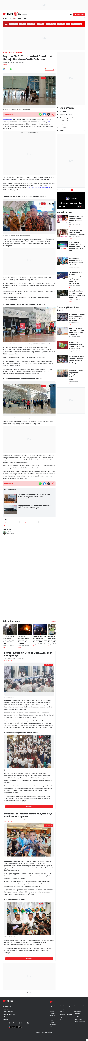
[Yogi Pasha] (5, 533)
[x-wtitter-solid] (48, 114)
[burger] (84, 18)
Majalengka (7, 120)
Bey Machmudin (45, 188)
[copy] (52, 114)
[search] (71, 15)
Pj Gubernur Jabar (32, 188)
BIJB (48, 122)
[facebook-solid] (44, 114)
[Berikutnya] (56, 616)
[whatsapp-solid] (40, 114)
